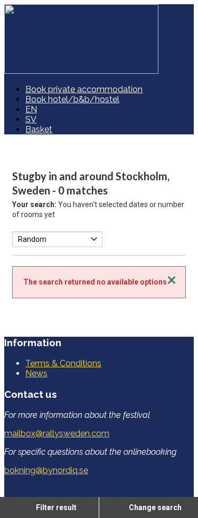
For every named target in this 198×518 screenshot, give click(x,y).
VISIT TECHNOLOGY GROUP (70, 489)
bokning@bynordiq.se (46, 470)
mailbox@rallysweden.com (56, 433)
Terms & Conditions (63, 363)
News (36, 373)
